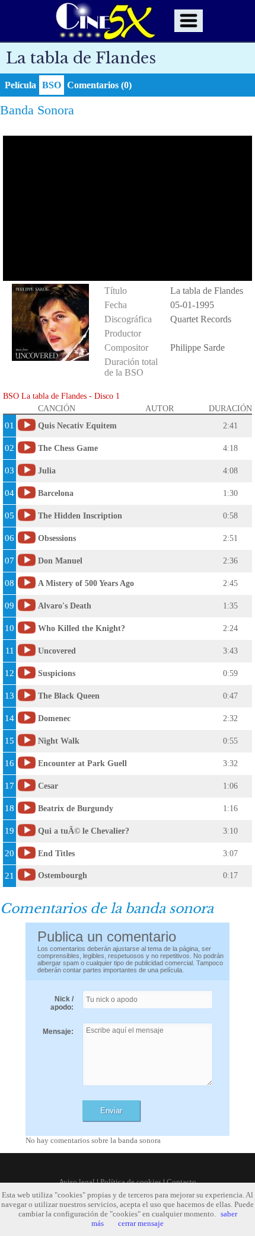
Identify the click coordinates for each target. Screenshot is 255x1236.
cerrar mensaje (141, 1223)
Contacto (181, 1181)
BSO (51, 85)
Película (20, 85)
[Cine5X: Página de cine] (104, 20)
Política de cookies (130, 1181)
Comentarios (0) (99, 85)
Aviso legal (77, 1181)
